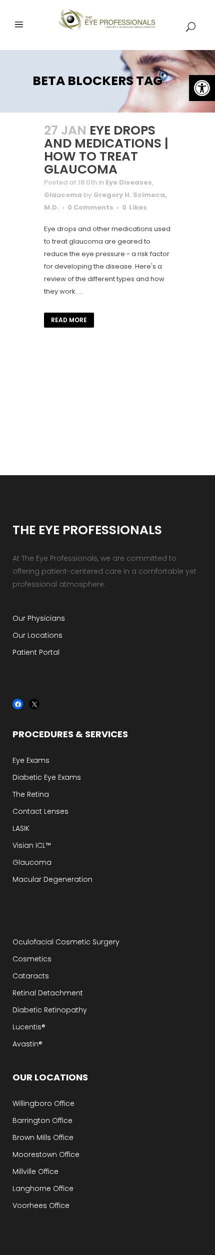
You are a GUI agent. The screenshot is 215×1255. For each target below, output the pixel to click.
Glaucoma (63, 195)
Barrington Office (42, 1120)
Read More (69, 320)
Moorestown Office (46, 1154)
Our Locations (37, 635)
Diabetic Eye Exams (46, 777)
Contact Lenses (40, 811)
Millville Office (35, 1171)
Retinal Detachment (47, 993)
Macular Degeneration (52, 879)
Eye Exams (31, 760)
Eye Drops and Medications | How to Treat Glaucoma (106, 150)
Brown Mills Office (43, 1137)
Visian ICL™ (31, 845)
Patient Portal (36, 652)
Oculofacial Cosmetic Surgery (66, 942)
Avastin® (27, 1044)
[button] (202, 88)
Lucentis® (29, 1027)
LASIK (21, 828)
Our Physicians (38, 618)
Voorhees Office (41, 1205)
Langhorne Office (43, 1188)
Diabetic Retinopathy (49, 1010)
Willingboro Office (43, 1103)
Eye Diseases (129, 182)
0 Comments (91, 207)
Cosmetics (32, 959)
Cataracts (30, 976)
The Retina (30, 794)
